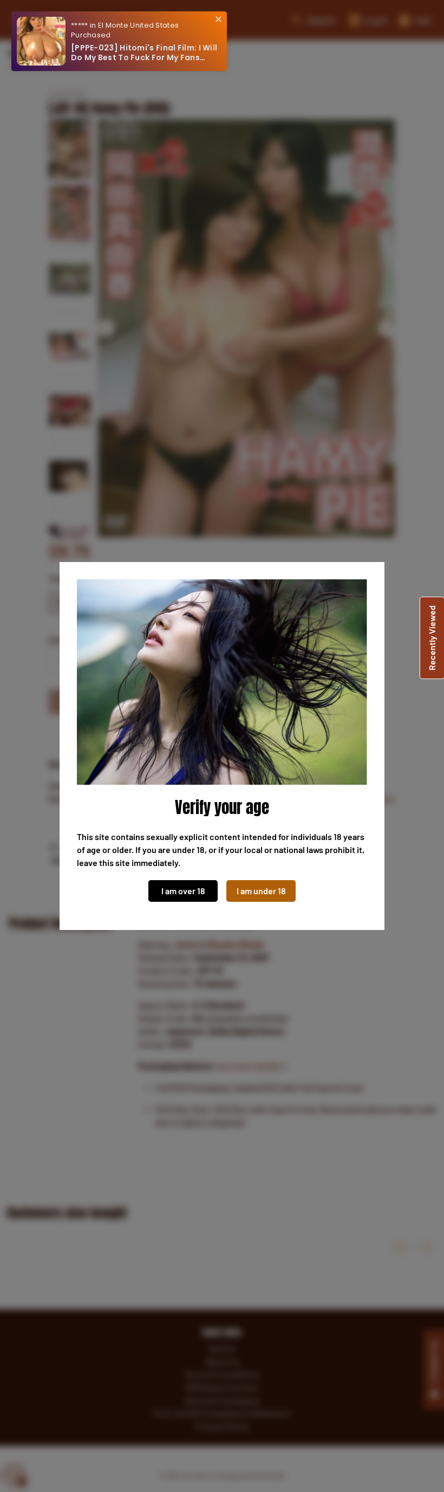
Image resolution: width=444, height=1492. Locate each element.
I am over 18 (183, 891)
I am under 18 (261, 891)
